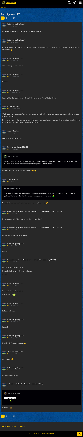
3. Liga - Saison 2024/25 (15, 352)
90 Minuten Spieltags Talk (15, 58)
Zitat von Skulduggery (14, 393)
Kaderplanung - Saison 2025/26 (17, 147)
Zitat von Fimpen (12, 156)
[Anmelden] (75, 2)
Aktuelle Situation (13, 106)
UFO (8, 26)
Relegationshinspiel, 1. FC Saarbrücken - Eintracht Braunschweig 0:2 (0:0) (31, 260)
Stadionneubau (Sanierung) (16, 24)
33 (14, 18)
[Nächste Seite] (18, 18)
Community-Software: (41, 434)
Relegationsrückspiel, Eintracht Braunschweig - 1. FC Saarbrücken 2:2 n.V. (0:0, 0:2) (34, 211)
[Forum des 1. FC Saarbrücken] (9, 3)
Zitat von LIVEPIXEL (13, 189)
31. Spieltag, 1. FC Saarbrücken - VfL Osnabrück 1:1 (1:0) (25, 384)
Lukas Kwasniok (12, 179)
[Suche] (69, 3)
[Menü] (80, 3)
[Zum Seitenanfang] (79, 434)
